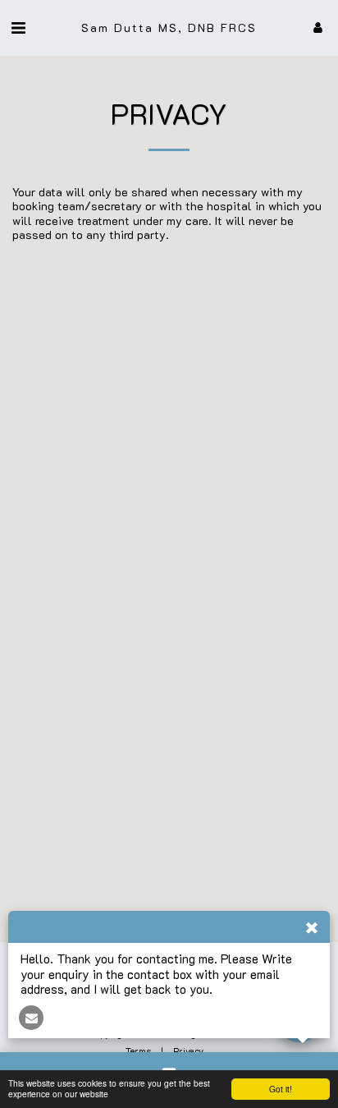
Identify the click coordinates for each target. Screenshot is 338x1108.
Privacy (188, 1051)
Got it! (280, 1089)
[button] (18, 27)
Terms (138, 1051)
